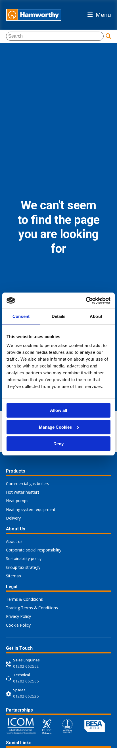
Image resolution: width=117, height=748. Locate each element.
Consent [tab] (21, 316)
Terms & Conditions (24, 599)
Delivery (13, 518)
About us (14, 541)
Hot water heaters (22, 492)
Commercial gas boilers (27, 483)
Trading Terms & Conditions (32, 607)
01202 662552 (26, 666)
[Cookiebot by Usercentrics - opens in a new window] (85, 300)
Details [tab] (59, 316)
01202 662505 (26, 681)
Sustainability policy (23, 558)
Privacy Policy (18, 616)
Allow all (58, 410)
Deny (58, 443)
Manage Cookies (55, 427)
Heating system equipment (30, 509)
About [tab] (96, 316)
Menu (103, 14)
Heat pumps (17, 500)
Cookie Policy (18, 625)
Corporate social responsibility (33, 550)
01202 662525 (26, 696)
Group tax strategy (23, 567)
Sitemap (13, 576)
